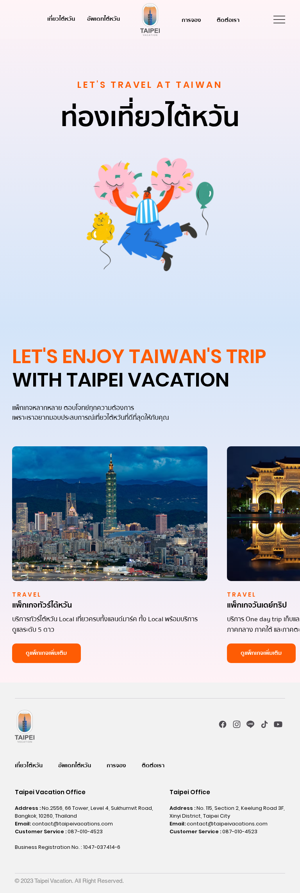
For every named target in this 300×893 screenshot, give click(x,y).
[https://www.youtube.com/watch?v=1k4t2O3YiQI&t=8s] (278, 724)
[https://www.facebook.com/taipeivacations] (223, 724)
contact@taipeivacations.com (72, 823)
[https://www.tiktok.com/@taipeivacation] (264, 724)
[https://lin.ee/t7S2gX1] (250, 724)
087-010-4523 (85, 831)
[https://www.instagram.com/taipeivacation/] (237, 724)
